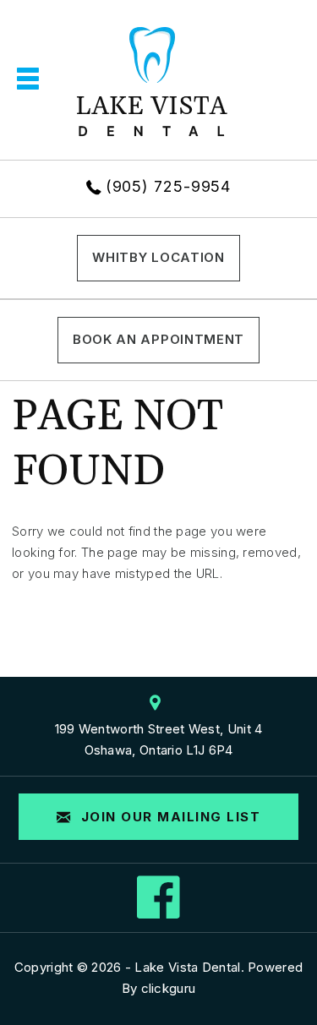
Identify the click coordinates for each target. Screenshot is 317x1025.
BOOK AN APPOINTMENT (158, 339)
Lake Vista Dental (187, 967)
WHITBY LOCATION (158, 257)
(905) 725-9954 (169, 186)
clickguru (168, 988)
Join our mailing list (168, 817)
